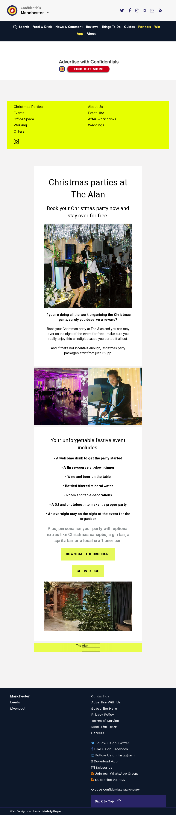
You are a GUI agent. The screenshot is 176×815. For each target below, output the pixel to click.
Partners (144, 27)
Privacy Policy (102, 714)
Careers (97, 733)
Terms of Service (105, 721)
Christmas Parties (28, 107)
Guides (129, 27)
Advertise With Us (106, 702)
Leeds (15, 702)
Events (19, 113)
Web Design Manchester (26, 811)
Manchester (20, 696)
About (91, 34)
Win (157, 27)
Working (20, 125)
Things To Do (111, 27)
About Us (95, 107)
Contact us (100, 696)
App (80, 34)
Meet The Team (104, 727)
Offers (19, 131)
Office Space (24, 119)
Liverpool (17, 708)
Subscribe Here (104, 708)
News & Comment (69, 27)
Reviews (92, 27)
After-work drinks (102, 119)
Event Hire (96, 113)
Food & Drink (42, 27)
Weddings (96, 125)
